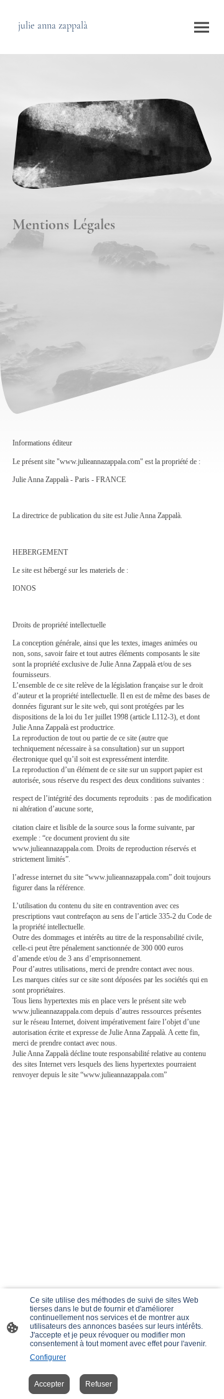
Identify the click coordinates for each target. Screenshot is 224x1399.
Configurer (48, 1357)
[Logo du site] (61, 44)
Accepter (49, 1384)
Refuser (98, 1384)
